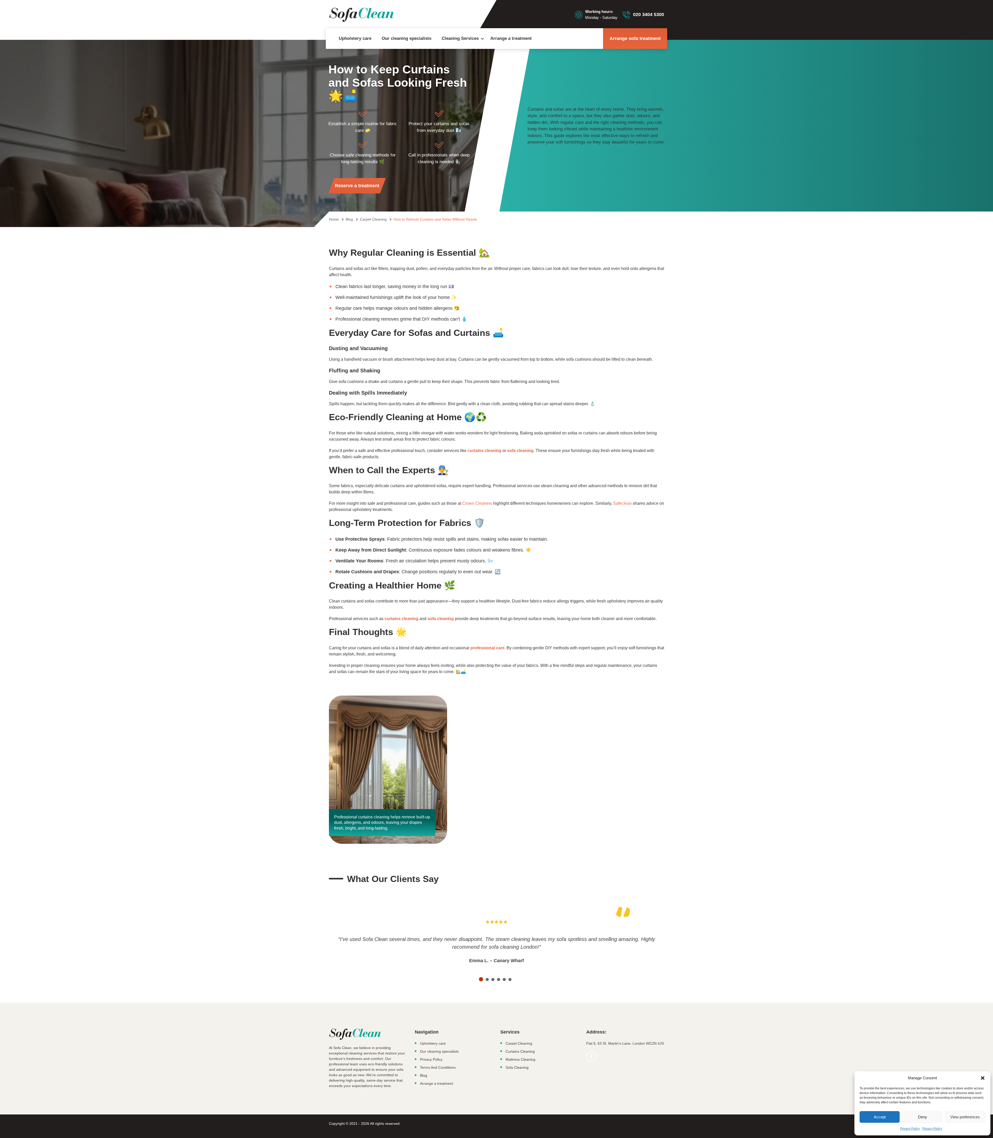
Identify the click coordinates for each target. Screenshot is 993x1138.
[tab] (481, 979)
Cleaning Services (460, 38)
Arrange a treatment (511, 38)
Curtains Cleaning (520, 1051)
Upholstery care (355, 38)
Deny (922, 1117)
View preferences (965, 1117)
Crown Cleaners (477, 503)
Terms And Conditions (438, 1067)
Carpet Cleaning (519, 1043)
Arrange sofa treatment (635, 38)
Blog (423, 1075)
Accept (880, 1117)
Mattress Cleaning (520, 1059)
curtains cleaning (484, 450)
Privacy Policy (910, 1129)
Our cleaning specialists (406, 38)
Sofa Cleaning (517, 1067)
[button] (982, 1078)
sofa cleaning (520, 450)
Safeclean (622, 503)
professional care (487, 648)
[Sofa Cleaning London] (361, 15)
